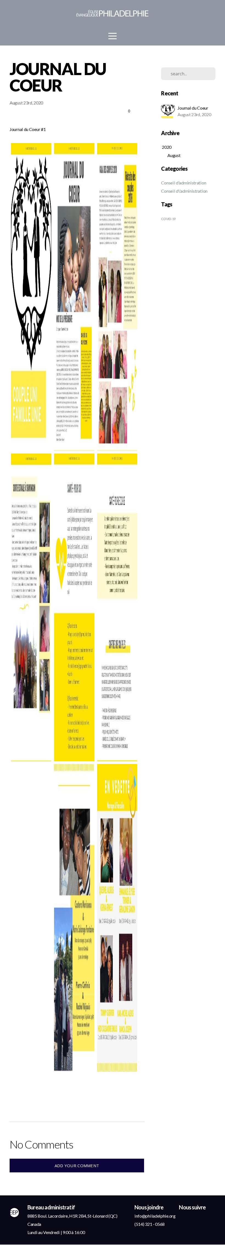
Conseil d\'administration (184, 190)
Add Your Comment (77, 1165)
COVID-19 (168, 219)
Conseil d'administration (183, 182)
